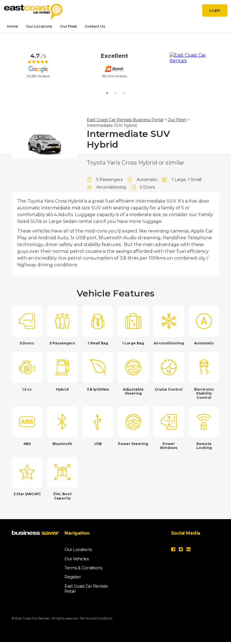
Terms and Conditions (96, 618)
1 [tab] (107, 93)
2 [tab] (115, 93)
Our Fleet (68, 26)
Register (73, 576)
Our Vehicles (76, 558)
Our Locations (39, 26)
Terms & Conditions (83, 567)
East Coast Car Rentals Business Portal (125, 119)
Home (12, 26)
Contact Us (95, 26)
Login (214, 10)
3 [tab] (124, 93)
